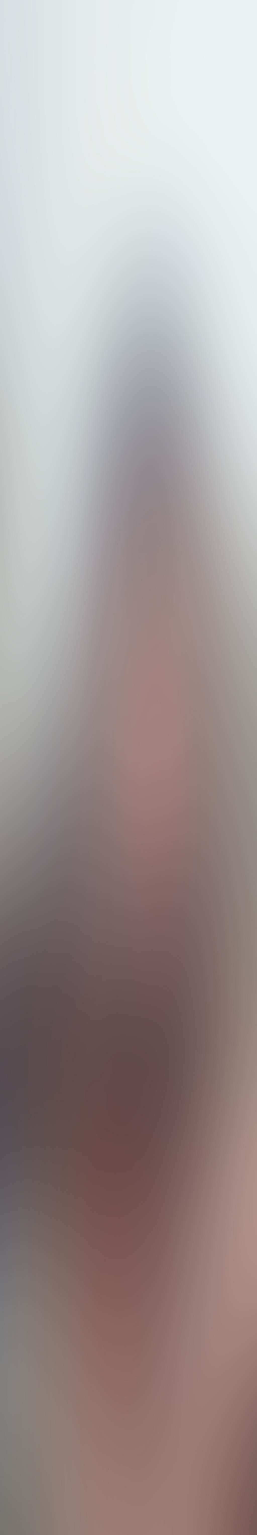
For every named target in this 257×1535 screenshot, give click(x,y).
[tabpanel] (128, 1210)
